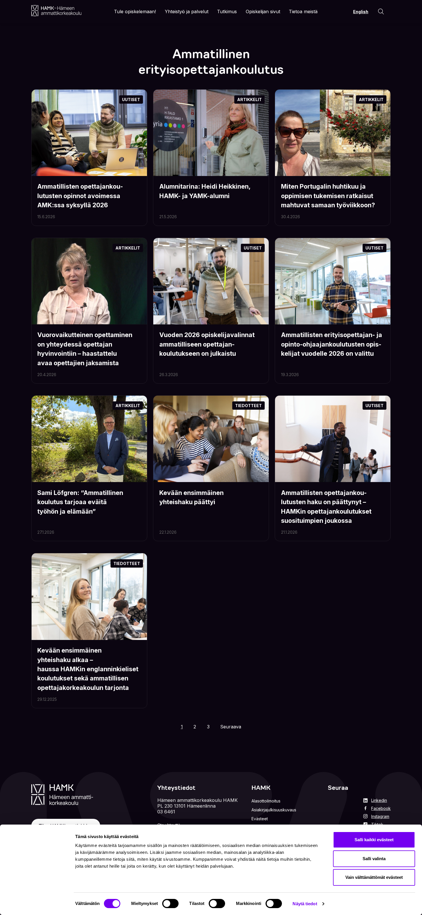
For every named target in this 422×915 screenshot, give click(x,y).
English (360, 11)
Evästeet (259, 818)
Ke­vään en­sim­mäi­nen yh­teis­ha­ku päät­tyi (191, 497)
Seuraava (230, 727)
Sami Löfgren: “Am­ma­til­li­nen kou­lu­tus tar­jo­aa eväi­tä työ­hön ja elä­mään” (80, 502)
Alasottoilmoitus (265, 800)
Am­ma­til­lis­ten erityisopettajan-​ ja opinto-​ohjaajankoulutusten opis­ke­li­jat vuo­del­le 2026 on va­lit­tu (331, 344)
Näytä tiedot (305, 903)
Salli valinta (374, 858)
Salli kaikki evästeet (374, 839)
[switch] (170, 903)
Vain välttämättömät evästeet (374, 877)
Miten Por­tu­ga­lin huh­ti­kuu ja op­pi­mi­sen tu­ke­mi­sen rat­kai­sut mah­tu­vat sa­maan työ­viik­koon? (328, 196)
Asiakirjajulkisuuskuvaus (273, 809)
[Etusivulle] (56, 10)
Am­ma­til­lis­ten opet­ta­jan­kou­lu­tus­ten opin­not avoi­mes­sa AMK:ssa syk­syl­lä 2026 (80, 196)
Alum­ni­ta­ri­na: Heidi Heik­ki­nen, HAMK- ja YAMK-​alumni (205, 191)
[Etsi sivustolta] (381, 11)
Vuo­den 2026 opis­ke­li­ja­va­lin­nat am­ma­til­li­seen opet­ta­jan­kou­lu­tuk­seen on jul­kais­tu (207, 344)
